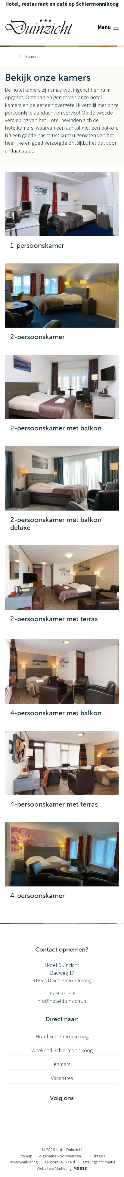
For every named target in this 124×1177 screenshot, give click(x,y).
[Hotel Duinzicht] (39, 26)
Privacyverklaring (23, 1162)
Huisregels (96, 1156)
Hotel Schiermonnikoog (62, 1036)
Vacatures (62, 1078)
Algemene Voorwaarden (60, 1156)
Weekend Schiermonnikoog (62, 1050)
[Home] (13, 56)
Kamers (62, 1064)
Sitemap (25, 1156)
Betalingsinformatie (98, 1162)
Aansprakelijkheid (59, 1162)
